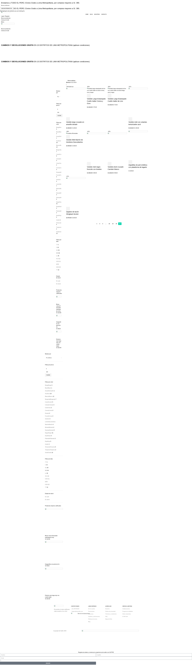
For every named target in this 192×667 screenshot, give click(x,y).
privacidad (35, 660)
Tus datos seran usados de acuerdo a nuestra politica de (20, 660)
